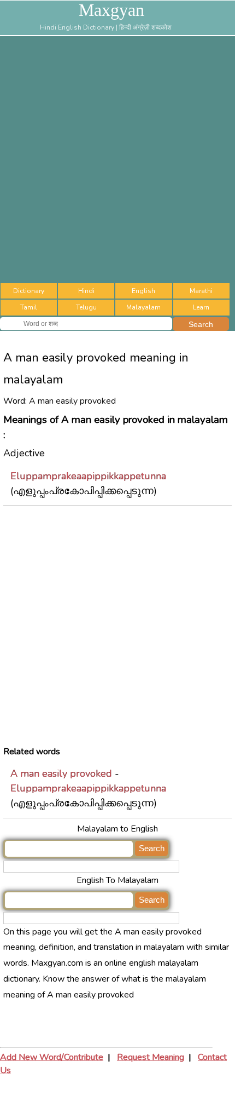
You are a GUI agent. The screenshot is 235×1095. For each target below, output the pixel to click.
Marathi (201, 290)
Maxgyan (111, 10)
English (143, 290)
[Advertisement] (117, 159)
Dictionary (28, 290)
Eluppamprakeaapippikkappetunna (88, 476)
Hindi (86, 290)
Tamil (28, 307)
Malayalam (143, 307)
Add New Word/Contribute (51, 1057)
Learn (201, 307)
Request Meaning (150, 1057)
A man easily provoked (61, 773)
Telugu (86, 307)
